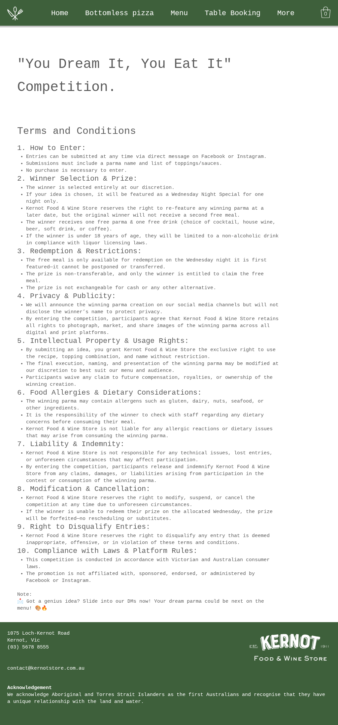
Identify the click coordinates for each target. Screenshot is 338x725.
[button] (325, 12)
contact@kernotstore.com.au (45, 668)
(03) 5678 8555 (28, 647)
